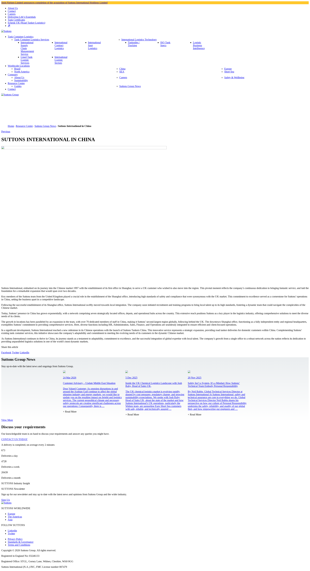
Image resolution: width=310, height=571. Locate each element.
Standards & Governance (20, 542)
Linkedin (12, 530)
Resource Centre (24, 126)
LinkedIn (24, 352)
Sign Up (5, 499)
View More (7, 420)
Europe (11, 513)
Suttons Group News (45, 126)
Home (11, 126)
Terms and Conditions (19, 544)
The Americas (15, 516)
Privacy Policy (15, 539)
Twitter (15, 352)
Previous (5, 131)
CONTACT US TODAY (14, 439)
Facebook (6, 352)
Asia (10, 519)
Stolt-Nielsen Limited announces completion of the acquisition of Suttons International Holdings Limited (54, 2)
